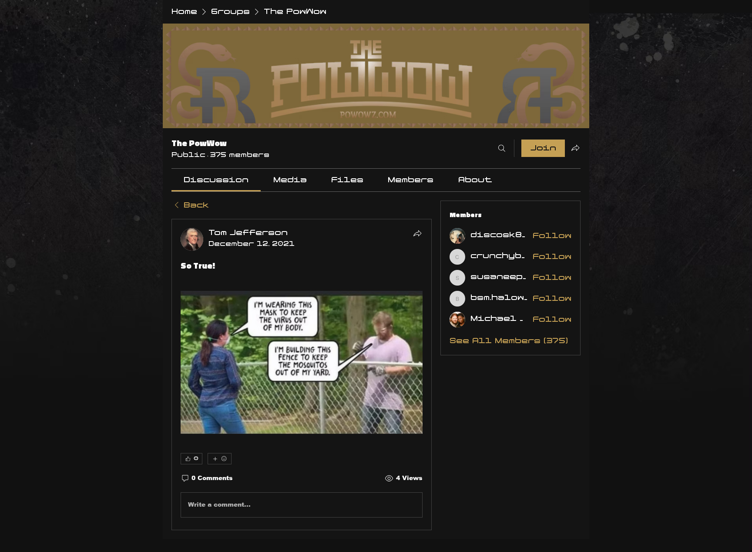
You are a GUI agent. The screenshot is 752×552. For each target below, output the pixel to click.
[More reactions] (220, 458)
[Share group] (575, 148)
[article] (301, 374)
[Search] (502, 148)
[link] (216, 180)
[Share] (417, 233)
